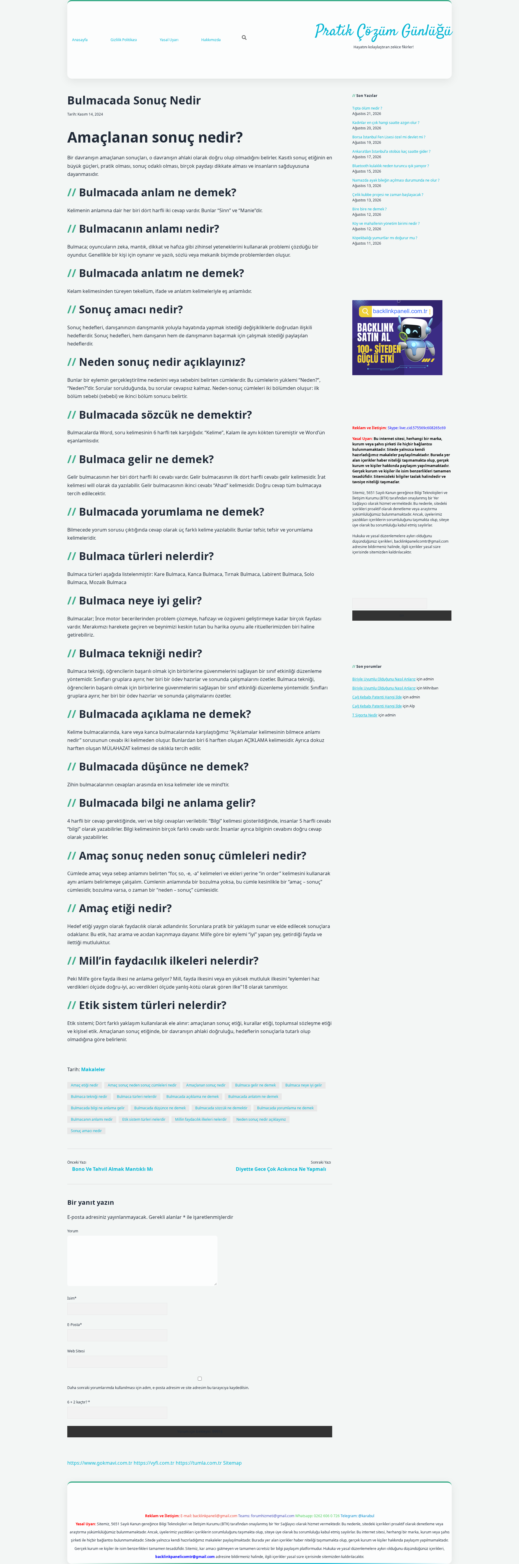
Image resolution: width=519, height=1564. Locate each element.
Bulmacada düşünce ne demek (160, 1107)
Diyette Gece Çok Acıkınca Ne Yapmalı (281, 1169)
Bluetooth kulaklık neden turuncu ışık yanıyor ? (390, 165)
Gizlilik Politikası (124, 39)
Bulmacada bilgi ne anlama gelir (98, 1107)
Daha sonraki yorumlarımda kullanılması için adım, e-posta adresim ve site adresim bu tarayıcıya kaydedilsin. (158, 1387)
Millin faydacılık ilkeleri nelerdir (201, 1119)
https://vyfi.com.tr (154, 1463)
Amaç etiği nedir (84, 1085)
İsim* (72, 1298)
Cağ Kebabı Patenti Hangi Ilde (377, 697)
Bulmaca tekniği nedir (89, 1096)
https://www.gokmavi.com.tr (99, 1463)
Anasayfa (80, 39)
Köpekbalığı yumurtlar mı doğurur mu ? (384, 237)
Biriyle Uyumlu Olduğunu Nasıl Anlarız (384, 679)
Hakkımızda (211, 39)
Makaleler (93, 1069)
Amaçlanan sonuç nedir (206, 1085)
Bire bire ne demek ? (369, 209)
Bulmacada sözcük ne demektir (221, 1107)
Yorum (72, 1231)
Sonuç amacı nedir (86, 1130)
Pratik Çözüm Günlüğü (383, 32)
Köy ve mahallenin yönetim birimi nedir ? (386, 223)
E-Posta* (74, 1324)
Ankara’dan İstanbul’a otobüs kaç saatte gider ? (391, 151)
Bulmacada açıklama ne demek (192, 1096)
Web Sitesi (76, 1351)
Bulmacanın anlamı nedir (92, 1119)
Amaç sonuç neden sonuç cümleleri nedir (142, 1085)
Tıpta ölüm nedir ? (367, 108)
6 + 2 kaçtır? (78, 1402)
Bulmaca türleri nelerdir (137, 1096)
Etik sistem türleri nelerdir (143, 1119)
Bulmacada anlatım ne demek (253, 1096)
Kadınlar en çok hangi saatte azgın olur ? (385, 122)
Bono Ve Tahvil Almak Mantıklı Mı (112, 1169)
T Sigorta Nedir (365, 715)
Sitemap (232, 1463)
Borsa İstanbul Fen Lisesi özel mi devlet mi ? (388, 137)
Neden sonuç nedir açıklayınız (261, 1119)
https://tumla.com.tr (199, 1463)
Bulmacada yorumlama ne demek (285, 1107)
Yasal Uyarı (169, 39)
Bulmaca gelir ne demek (255, 1085)
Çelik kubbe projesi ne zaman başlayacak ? (387, 194)
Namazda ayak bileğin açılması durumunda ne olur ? (395, 180)
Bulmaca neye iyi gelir (303, 1085)
